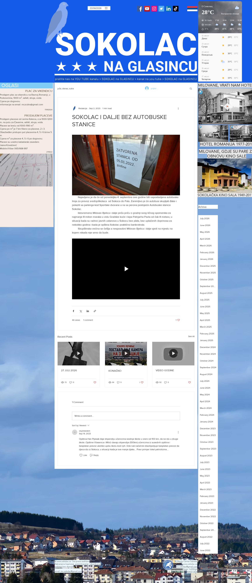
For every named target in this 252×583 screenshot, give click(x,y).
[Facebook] (140, 9)
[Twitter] (161, 9)
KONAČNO (114, 370)
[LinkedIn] (168, 9)
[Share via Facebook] (73, 311)
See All (191, 336)
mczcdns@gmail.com (32, 104)
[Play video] (126, 269)
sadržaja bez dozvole (64, 566)
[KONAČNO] (126, 353)
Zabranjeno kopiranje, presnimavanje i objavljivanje (78, 564)
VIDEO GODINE (165, 370)
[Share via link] (94, 311)
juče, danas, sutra (65, 88)
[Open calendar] (106, 8)
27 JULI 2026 (69, 370)
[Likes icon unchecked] (81, 455)
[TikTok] (175, 9)
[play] (248, 161)
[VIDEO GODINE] (173, 353)
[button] (190, 88)
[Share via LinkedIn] (87, 311)
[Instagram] (154, 9)
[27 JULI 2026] (79, 353)
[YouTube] (147, 9)
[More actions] (178, 108)
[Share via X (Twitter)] (80, 311)
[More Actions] (178, 432)
